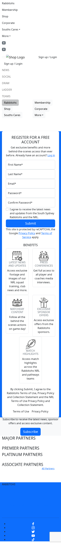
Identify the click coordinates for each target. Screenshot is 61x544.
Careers (15, 498)
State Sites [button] (11, 478)
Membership (10, 10)
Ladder (7, 89)
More (5, 36)
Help (28, 498)
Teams (6, 96)
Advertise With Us (21, 505)
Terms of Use (21, 411)
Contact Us (43, 498)
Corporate (8, 23)
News (5, 70)
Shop (5, 16)
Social (6, 76)
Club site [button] (10, 472)
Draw (5, 83)
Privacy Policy (27, 233)
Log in (51, 155)
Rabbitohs (8, 3)
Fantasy (30, 512)
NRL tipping (44, 505)
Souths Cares (10, 29)
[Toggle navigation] (4, 57)
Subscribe (30, 431)
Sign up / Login (48, 57)
